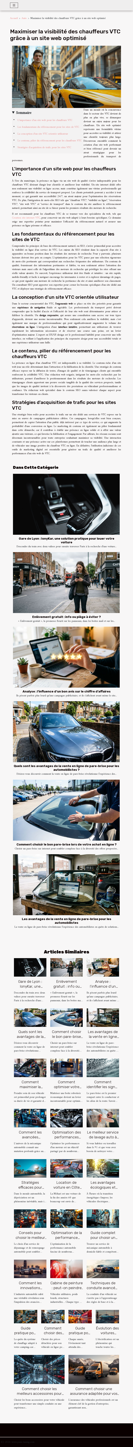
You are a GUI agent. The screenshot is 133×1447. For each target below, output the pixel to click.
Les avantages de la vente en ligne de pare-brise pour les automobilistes (66, 921)
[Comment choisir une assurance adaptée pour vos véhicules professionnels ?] (93, 1369)
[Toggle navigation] (14, 5)
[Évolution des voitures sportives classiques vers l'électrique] (107, 1316)
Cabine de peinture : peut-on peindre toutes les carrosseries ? (66, 1290)
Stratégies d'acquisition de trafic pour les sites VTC (44, 147)
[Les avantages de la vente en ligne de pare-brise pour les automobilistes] (66, 884)
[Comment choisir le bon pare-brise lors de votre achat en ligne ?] (66, 810)
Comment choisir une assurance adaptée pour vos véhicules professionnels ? (93, 1394)
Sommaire (23, 113)
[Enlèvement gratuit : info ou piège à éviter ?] (66, 582)
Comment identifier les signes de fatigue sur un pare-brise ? (103, 1089)
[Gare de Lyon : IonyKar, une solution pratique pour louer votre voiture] (66, 504)
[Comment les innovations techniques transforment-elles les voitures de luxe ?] (30, 1269)
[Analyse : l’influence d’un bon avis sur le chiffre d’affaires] (66, 657)
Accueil (14, 18)
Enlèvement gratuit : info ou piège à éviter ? (66, 617)
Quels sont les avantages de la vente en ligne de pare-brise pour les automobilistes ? (66, 768)
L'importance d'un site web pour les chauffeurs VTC (45, 120)
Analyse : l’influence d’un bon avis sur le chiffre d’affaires (67, 691)
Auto (24, 18)
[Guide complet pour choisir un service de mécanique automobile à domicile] (103, 1218)
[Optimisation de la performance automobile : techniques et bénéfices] (66, 1218)
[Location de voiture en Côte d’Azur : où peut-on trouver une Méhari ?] (66, 1168)
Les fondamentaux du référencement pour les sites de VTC (48, 127)
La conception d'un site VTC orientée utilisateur (43, 134)
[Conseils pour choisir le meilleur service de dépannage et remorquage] (30, 1218)
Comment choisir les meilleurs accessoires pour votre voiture (39, 1394)
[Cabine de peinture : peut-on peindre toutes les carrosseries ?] (66, 1269)
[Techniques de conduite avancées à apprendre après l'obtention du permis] (103, 1269)
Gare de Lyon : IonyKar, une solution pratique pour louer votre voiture (66, 540)
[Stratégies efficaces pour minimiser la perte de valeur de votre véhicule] (30, 1168)
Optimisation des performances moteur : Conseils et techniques (66, 1139)
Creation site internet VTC (26, 218)
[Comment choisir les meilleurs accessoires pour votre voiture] (39, 1369)
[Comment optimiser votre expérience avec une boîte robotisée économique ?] (66, 1068)
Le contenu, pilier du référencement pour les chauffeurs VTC (50, 140)
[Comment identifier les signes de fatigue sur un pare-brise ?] (103, 1068)
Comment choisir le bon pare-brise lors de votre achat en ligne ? (67, 844)
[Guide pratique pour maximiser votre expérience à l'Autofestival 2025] (80, 1316)
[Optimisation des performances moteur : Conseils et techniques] (66, 1118)
